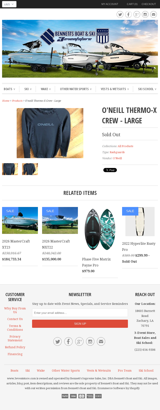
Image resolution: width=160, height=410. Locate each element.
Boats (9, 89)
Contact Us (15, 319)
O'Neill (117, 158)
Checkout (149, 4)
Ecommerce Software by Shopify (119, 388)
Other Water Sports (75, 89)
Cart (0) (132, 4)
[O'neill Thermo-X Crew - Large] (50, 157)
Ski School (147, 89)
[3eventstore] (80, 49)
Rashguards (117, 152)
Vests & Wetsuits (115, 89)
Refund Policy (15, 347)
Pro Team (125, 370)
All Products (125, 146)
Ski (27, 89)
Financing (15, 354)
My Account (109, 4)
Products (17, 100)
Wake (46, 89)
